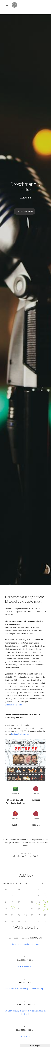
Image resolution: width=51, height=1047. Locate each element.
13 (39, 902)
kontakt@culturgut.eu (20, 734)
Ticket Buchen (24, 211)
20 (39, 908)
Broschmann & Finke (13, 705)
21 (45, 908)
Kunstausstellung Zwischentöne (25, 944)
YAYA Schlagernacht (25, 966)
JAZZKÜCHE (25, 1036)
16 (12, 908)
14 (45, 902)
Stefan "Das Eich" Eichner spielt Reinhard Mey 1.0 (25, 988)
